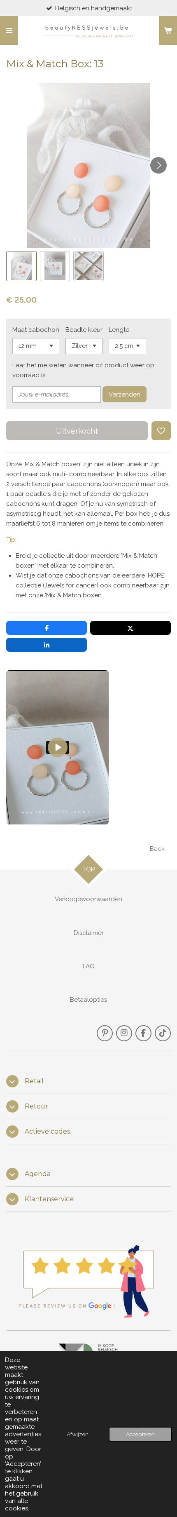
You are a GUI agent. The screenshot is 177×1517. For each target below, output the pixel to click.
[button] (21, 266)
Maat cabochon (35, 329)
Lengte (119, 329)
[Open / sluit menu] (9, 30)
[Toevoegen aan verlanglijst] (161, 431)
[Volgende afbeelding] (158, 165)
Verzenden (124, 394)
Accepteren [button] (140, 1434)
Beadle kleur (83, 329)
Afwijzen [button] (77, 1434)
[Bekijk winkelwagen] (168, 30)
